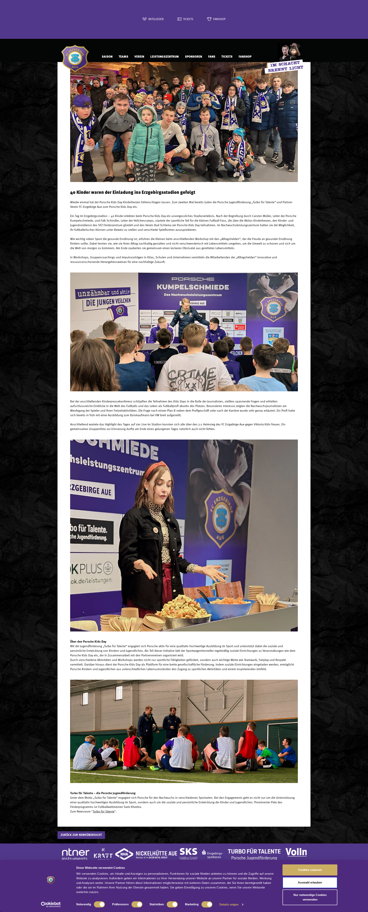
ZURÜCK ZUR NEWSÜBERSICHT (81, 835)
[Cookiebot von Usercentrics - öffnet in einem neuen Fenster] (51, 904)
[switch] (136, 904)
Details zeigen (228, 904)
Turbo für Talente (103, 811)
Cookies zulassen (310, 869)
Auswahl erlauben (310, 882)
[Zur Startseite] (77, 57)
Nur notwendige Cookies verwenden (310, 897)
